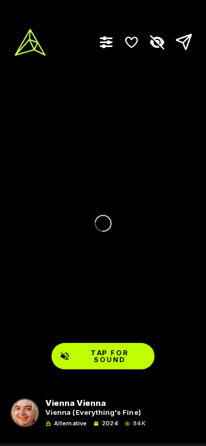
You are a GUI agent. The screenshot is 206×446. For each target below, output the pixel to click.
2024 (110, 423)
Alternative (70, 423)
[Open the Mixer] (106, 42)
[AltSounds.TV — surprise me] (30, 42)
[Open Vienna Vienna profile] (25, 412)
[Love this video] (131, 42)
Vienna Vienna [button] (75, 403)
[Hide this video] (157, 42)
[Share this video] (181, 42)
